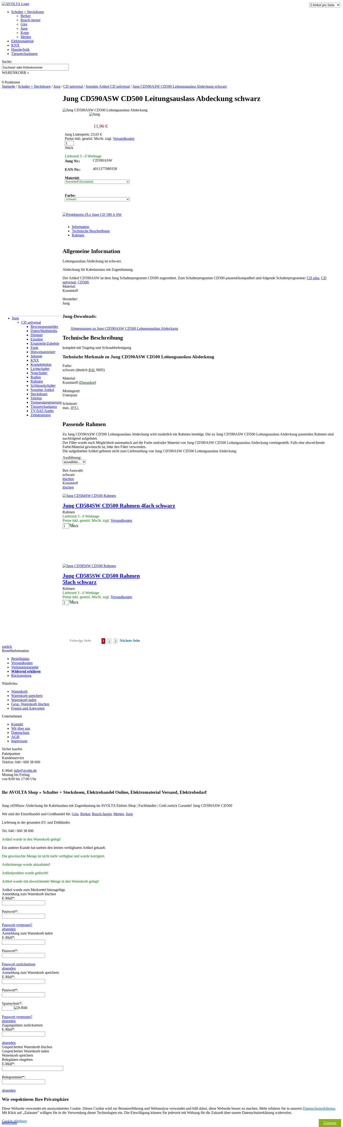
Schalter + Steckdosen (27, 12)
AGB (15, 737)
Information (80, 227)
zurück (7, 647)
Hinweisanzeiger (43, 352)
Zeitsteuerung (41, 415)
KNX (15, 45)
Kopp (25, 33)
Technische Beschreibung (91, 231)
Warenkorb (19, 691)
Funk (34, 348)
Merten (26, 37)
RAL (91, 370)
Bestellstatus (20, 659)
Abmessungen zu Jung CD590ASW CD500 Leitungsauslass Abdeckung (124, 328)
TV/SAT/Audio (42, 411)
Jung (24, 28)
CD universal (31, 322)
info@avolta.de (25, 770)
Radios (36, 377)
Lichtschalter (40, 369)
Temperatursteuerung (46, 402)
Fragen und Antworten (28, 708)
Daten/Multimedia (44, 331)
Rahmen (37, 381)
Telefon (36, 398)
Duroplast (87, 382)
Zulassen (329, 1123)
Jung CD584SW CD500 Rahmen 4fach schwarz (119, 506)
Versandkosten (123, 139)
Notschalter (39, 373)
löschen (68, 479)
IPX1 (75, 408)
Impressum (19, 741)
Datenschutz (20, 733)
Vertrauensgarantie (24, 667)
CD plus (313, 278)
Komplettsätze (41, 364)
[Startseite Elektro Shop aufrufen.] (15, 4)
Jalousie (36, 356)
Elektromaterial (22, 41)
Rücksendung (21, 676)
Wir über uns (20, 728)
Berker (26, 16)
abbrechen (9, 1123)
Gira (24, 24)
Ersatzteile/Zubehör (45, 343)
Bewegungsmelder (44, 327)
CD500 (83, 282)
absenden (9, 929)
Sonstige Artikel (42, 390)
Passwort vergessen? (17, 925)
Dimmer (37, 335)
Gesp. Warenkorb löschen (30, 704)
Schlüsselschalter (43, 386)
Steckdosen (39, 394)
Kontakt (17, 724)
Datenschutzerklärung (319, 1108)
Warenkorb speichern (26, 696)
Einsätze (37, 339)
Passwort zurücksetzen (18, 964)
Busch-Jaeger (30, 20)
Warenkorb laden (23, 700)
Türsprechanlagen (24, 54)
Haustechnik (20, 49)
